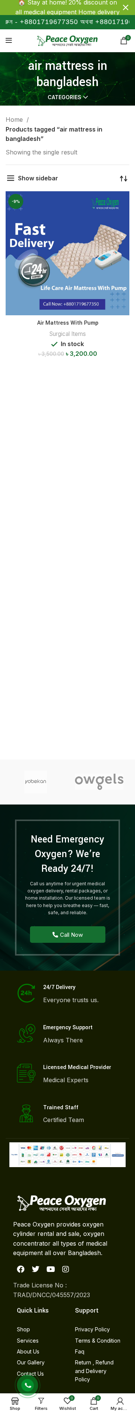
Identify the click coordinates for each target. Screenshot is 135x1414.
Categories (64, 97)
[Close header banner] (125, 7)
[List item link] (38, 1329)
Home (15, 119)
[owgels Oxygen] (99, 781)
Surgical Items (68, 333)
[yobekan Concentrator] (36, 782)
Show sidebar (38, 178)
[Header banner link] (56, 7)
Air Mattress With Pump (67, 323)
